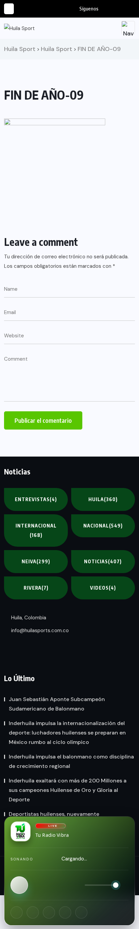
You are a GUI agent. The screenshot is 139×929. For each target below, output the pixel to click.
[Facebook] (16, 912)
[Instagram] (33, 912)
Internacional (36, 530)
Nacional (103, 525)
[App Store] (65, 912)
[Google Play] (81, 912)
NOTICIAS (103, 561)
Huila (103, 499)
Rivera (36, 588)
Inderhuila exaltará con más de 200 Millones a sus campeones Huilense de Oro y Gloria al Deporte (68, 790)
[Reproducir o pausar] (19, 885)
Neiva (36, 561)
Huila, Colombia (28, 617)
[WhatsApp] (49, 912)
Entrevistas (36, 499)
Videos (103, 588)
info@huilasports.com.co (39, 630)
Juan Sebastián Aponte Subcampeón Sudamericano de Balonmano (57, 704)
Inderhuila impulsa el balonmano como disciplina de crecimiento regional (71, 761)
